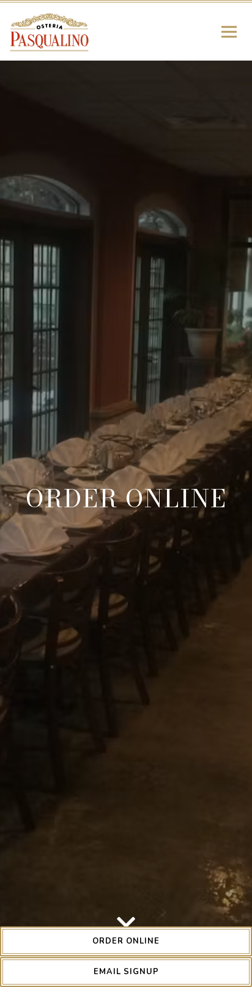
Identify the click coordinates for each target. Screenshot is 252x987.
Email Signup (126, 971)
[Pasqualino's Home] (50, 31)
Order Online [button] (126, 941)
